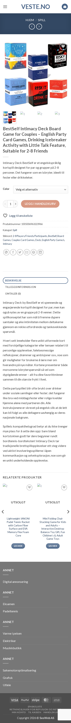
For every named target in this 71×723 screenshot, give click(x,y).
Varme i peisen (12, 633)
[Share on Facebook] (13, 252)
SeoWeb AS (47, 718)
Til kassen (34, 712)
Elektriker (9, 641)
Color (6, 189)
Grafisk (8, 677)
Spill (41, 20)
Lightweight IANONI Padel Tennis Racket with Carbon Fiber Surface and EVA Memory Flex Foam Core (18, 527)
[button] (5, 6)
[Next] (62, 74)
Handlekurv (52, 712)
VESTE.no (35, 7)
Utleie (7, 685)
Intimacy (7, 243)
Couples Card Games (23, 240)
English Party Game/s (53, 240)
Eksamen (9, 604)
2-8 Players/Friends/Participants (30, 236)
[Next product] (32, 26)
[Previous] (8, 74)
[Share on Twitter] (20, 252)
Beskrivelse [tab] (13, 280)
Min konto (19, 712)
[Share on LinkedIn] (40, 252)
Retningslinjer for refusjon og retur (35, 709)
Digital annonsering (15, 581)
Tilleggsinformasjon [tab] (20, 286)
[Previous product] (39, 26)
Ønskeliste (35, 706)
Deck (38, 240)
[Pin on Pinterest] (33, 252)
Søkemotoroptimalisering (19, 670)
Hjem (30, 20)
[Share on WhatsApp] (6, 252)
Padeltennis (10, 611)
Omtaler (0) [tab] (13, 293)
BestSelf (52, 236)
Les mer (18, 546)
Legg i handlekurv (40, 203)
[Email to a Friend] (27, 252)
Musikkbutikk (12, 648)
